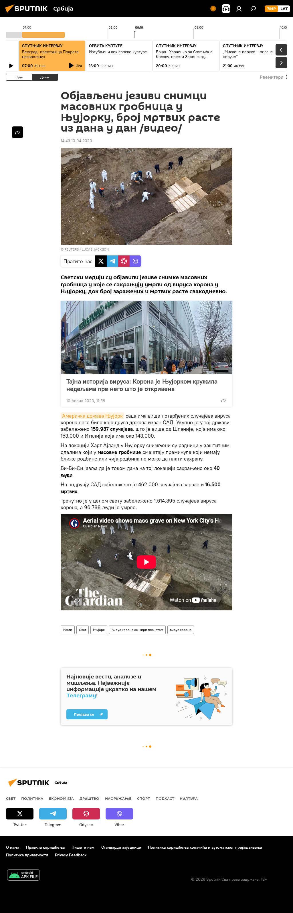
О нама (12, 847)
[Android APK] (23, 875)
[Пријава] (239, 8)
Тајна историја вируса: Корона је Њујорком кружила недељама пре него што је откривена (141, 385)
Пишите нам (83, 847)
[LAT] (284, 8)
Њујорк (99, 630)
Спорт (143, 798)
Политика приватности (27, 855)
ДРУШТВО (89, 798)
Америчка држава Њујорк (92, 415)
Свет (82, 630)
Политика (32, 798)
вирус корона (180, 630)
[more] (223, 400)
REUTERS (71, 249)
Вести (67, 630)
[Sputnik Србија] (28, 13)
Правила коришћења (45, 847)
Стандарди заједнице (121, 847)
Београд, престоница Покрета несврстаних (50, 54)
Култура (189, 798)
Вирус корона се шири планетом (137, 630)
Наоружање (118, 798)
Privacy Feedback (70, 855)
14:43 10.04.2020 (76, 140)
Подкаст (165, 798)
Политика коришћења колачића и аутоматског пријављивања (205, 847)
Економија (61, 798)
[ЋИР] (271, 8)
